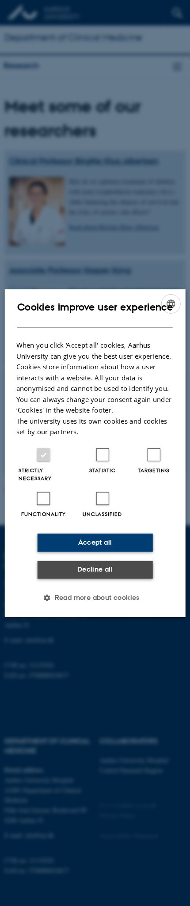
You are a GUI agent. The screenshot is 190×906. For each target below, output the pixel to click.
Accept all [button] (95, 542)
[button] (95, 597)
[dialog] (95, 453)
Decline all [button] (95, 569)
